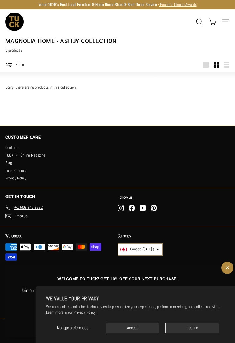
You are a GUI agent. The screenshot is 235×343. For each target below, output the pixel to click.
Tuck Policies (15, 170)
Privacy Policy (15, 178)
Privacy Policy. (85, 312)
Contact (11, 147)
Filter (19, 64)
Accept (132, 327)
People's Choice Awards (178, 4)
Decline (192, 327)
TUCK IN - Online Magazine (25, 155)
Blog (8, 162)
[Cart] (212, 22)
